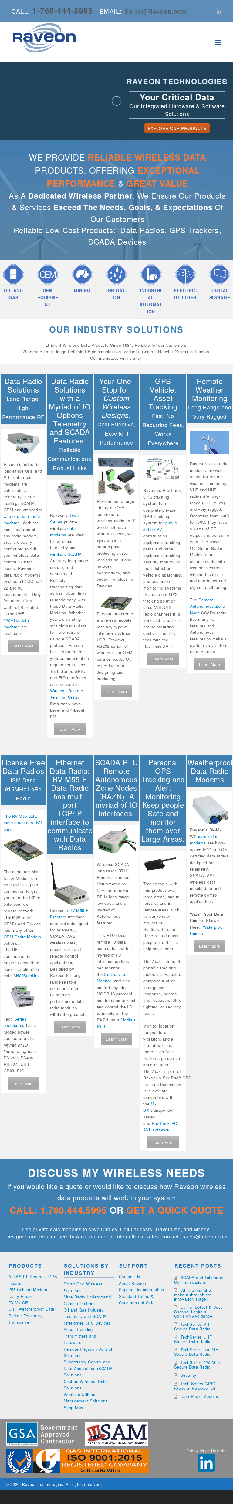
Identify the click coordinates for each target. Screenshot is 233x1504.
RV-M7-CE (18, 1302)
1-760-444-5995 (62, 10)
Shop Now (73, 1407)
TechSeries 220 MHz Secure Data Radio (197, 1364)
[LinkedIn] (219, 11)
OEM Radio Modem (22, 937)
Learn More (23, 645)
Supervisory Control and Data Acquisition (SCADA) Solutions (89, 1368)
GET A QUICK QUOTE (174, 1209)
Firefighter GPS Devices (87, 1323)
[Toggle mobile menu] (218, 42)
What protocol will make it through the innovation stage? (194, 1294)
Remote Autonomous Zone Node (207, 606)
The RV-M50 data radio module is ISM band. (23, 822)
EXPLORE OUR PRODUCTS (177, 128)
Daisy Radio (20, 1296)
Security (189, 1375)
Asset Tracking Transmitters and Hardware (80, 1335)
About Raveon (132, 1283)
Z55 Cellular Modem (27, 1289)
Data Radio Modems (200, 1396)
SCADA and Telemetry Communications (199, 1280)
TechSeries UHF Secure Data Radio (193, 1339)
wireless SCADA (66, 554)
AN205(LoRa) (26, 975)
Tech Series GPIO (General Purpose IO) (195, 1386)
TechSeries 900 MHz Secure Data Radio (197, 1352)
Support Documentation (141, 1289)
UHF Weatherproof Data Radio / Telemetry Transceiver (31, 1315)
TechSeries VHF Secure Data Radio (193, 1326)
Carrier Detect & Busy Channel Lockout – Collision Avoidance (198, 1311)
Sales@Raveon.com (155, 11)
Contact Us (130, 1276)
